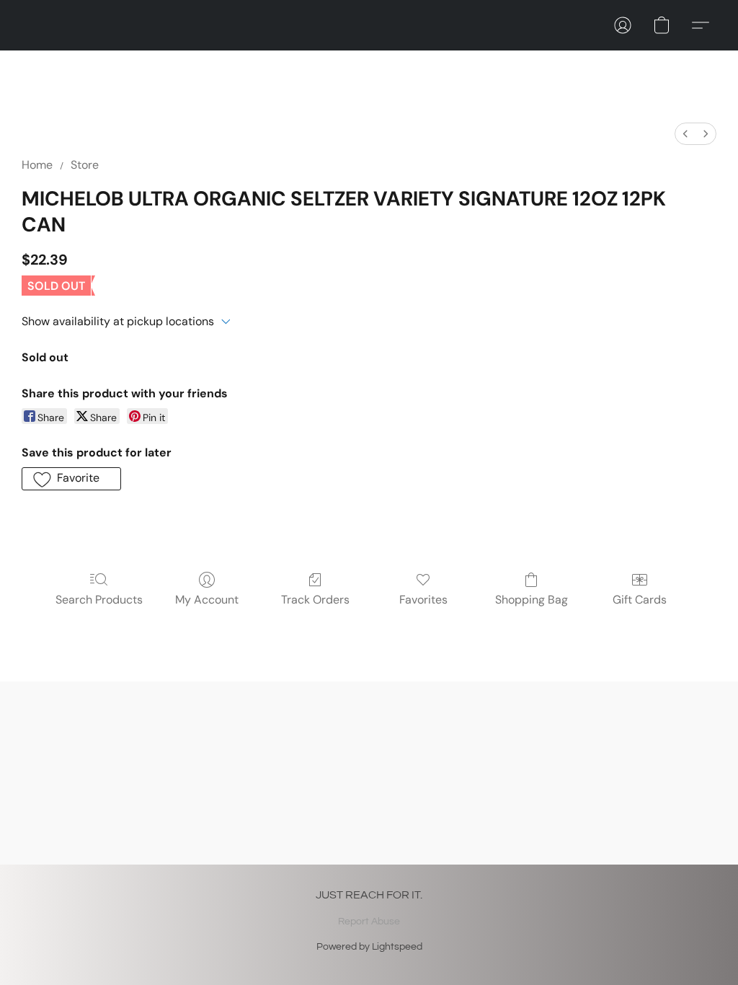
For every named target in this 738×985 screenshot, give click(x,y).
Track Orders (315, 599)
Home (37, 164)
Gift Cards (640, 599)
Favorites (423, 599)
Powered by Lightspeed (369, 947)
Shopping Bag (531, 599)
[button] (622, 25)
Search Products (99, 599)
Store (85, 164)
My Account (207, 599)
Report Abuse (369, 921)
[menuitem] (685, 133)
